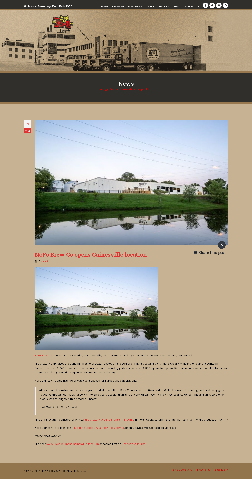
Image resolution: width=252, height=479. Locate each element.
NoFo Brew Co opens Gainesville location (72, 444)
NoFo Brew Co (43, 355)
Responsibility (221, 469)
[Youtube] (219, 5)
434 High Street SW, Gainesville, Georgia (98, 427)
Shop (151, 6)
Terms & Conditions (182, 469)
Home (104, 6)
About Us (118, 6)
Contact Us (191, 6)
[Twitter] (212, 5)
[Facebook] (205, 5)
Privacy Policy (203, 469)
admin (45, 261)
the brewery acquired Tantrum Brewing (109, 419)
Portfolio (135, 6)
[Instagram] (225, 5)
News (176, 6)
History (163, 6)
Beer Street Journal (134, 444)
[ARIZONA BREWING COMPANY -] (48, 6)
